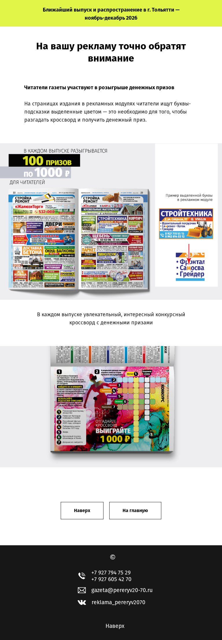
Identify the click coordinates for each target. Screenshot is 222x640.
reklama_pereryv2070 (118, 602)
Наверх (115, 626)
